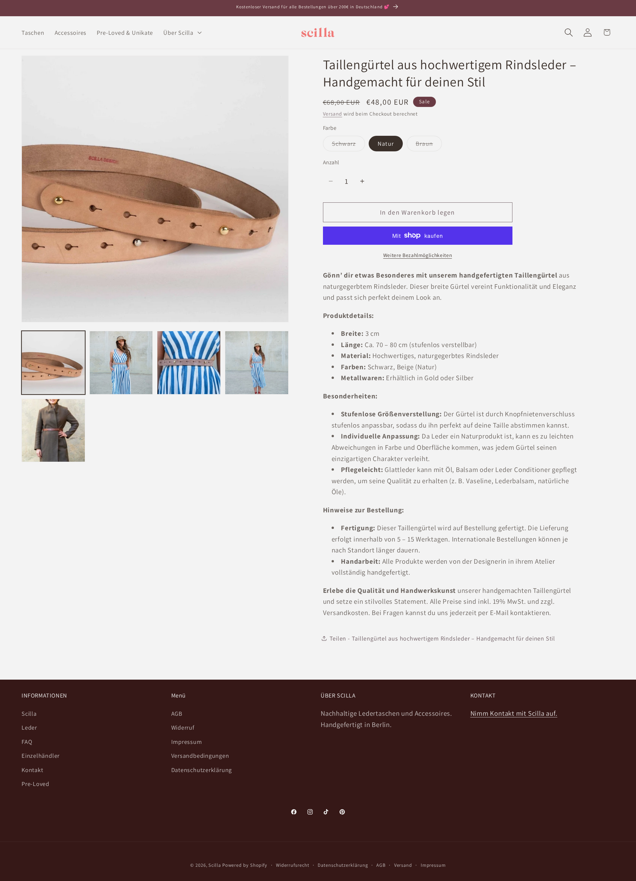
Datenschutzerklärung (201, 770)
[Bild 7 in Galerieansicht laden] (53, 430)
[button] (181, 32)
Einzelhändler (41, 755)
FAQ (27, 742)
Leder (29, 727)
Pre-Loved (35, 784)
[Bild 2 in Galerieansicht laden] (121, 362)
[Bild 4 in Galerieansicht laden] (257, 362)
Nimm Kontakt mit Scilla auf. (513, 713)
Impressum (186, 742)
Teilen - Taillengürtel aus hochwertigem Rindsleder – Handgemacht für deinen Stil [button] (442, 638)
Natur (386, 143)
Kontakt (32, 770)
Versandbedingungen (200, 755)
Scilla (29, 713)
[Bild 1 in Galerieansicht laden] (53, 362)
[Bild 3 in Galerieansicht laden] (189, 362)
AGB (177, 713)
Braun (429, 145)
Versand (332, 113)
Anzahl (331, 162)
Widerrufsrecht (292, 865)
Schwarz (348, 145)
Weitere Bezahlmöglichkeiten (417, 254)
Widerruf (182, 727)
